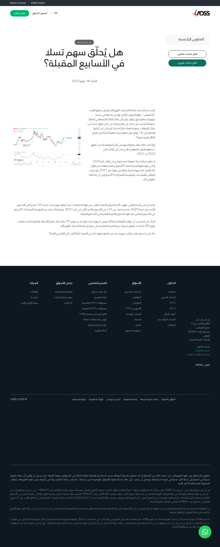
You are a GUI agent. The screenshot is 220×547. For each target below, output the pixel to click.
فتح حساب (19, 13)
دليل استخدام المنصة (97, 325)
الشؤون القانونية (168, 399)
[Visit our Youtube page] (192, 413)
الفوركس (136, 303)
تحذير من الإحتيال (113, 399)
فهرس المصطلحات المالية (95, 319)
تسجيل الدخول (39, 13)
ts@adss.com (202, 351)
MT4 (173, 308)
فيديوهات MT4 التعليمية (94, 303)
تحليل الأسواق (64, 283)
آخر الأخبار (68, 303)
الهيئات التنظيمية (96, 399)
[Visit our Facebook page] (207, 413)
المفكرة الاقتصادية (63, 292)
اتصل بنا (34, 297)
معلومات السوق (133, 330)
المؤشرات (136, 297)
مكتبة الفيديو (101, 297)
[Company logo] (201, 13)
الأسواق (136, 283)
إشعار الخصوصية (130, 399)
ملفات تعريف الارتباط (149, 399)
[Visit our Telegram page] (207, 445)
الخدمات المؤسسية (167, 319)
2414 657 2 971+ (198, 355)
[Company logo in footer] (201, 296)
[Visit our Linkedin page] (197, 413)
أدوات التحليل (170, 314)
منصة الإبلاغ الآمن (29, 303)
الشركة (34, 283)
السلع (138, 325)
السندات (137, 319)
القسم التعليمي (97, 283)
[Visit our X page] (202, 413)
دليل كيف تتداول (99, 292)
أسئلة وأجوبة (101, 330)
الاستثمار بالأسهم (132, 292)
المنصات (172, 292)
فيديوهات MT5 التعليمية (94, 308)
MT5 (173, 303)
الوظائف (34, 292)
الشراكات (171, 325)
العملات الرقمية (133, 314)
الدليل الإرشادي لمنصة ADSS (93, 314)
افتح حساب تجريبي (187, 63)
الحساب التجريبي (168, 297)
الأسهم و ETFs (133, 308)
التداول (171, 283)
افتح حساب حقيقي (187, 54)
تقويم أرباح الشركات (63, 297)
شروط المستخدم (79, 399)
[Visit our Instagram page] (187, 413)
